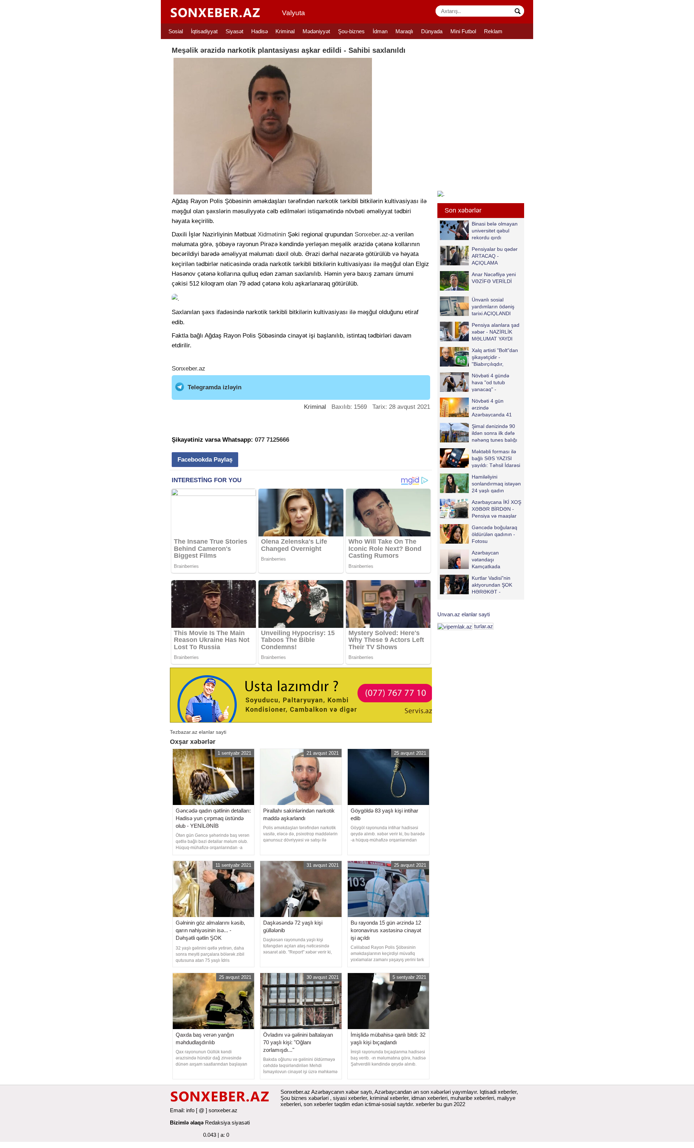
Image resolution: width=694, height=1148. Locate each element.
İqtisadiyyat (204, 31)
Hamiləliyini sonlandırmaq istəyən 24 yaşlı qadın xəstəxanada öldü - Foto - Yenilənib (480, 483)
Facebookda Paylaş (204, 459)
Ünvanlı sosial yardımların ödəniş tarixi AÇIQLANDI (493, 306)
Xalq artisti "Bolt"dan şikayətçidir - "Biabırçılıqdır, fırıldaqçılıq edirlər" (495, 357)
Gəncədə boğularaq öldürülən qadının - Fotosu (494, 534)
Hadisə (259, 31)
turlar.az (483, 626)
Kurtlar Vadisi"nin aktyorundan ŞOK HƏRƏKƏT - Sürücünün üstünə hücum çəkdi (477, 584)
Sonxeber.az (371, 234)
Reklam (493, 31)
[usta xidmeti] (305, 694)
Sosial (175, 31)
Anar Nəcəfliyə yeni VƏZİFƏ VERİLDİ (494, 277)
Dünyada (431, 31)
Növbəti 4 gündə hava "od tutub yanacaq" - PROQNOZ (490, 382)
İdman (380, 31)
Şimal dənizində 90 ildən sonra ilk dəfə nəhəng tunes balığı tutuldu (494, 432)
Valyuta (293, 13)
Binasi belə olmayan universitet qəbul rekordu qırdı (495, 230)
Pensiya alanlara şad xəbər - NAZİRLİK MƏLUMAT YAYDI (495, 331)
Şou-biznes (351, 31)
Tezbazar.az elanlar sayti (198, 732)
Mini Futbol (463, 31)
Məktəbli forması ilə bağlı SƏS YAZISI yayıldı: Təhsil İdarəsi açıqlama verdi (496, 458)
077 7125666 (272, 439)
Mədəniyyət (316, 31)
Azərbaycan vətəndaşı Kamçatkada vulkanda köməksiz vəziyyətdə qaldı (477, 559)
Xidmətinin (272, 234)
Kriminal (285, 31)
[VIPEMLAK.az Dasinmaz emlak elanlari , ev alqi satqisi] (455, 626)
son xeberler (318, 1104)
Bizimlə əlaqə (187, 1122)
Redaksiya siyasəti (227, 1122)
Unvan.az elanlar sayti (463, 614)
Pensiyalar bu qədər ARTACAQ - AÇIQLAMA (495, 255)
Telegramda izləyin (214, 387)
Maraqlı (404, 31)
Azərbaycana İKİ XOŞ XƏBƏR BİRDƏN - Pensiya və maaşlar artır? (496, 508)
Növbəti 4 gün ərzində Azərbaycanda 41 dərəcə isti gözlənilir (494, 407)
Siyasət (234, 31)
